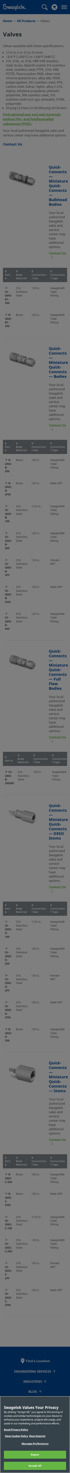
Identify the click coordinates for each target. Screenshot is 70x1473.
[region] (35, 1434)
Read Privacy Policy (16, 1430)
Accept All (35, 1466)
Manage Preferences (35, 1443)
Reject (35, 1455)
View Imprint (37, 1436)
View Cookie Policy (16, 1436)
